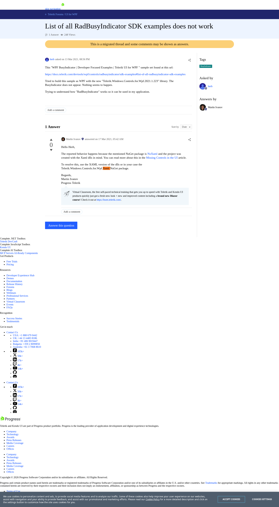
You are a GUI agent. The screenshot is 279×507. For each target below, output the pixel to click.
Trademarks (211, 482)
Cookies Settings (262, 499)
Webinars (11, 292)
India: (25, 341)
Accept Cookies (231, 499)
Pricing (10, 264)
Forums (10, 287)
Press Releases (13, 440)
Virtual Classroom (15, 301)
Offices (10, 449)
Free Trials (11, 261)
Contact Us (12, 332)
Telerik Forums (55, 14)
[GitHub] (15, 373)
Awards (10, 437)
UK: (25, 338)
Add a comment (55, 110)
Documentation (14, 281)
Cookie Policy (153, 499)
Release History (14, 284)
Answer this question (61, 225)
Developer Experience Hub (20, 275)
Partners (10, 298)
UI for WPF (71, 14)
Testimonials (12, 321)
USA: (25, 335)
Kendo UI (5, 247)
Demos (10, 278)
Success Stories (14, 318)
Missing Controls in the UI (162, 157)
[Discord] (15, 377)
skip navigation (53, 8)
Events (9, 304)
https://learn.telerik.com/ (109, 199)
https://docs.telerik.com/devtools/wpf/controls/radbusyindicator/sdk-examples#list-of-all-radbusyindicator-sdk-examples (115, 74)
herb (52, 59)
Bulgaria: (26, 344)
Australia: (27, 346)
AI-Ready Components (26, 253)
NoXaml (152, 153)
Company (11, 431)
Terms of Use (13, 491)
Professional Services (17, 295)
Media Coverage (14, 443)
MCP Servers (7, 253)
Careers (10, 446)
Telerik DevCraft (8, 241)
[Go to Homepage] (62, 8)
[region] (139, 499)
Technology (12, 434)
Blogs (9, 290)
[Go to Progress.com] (10, 420)
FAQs (9, 307)
